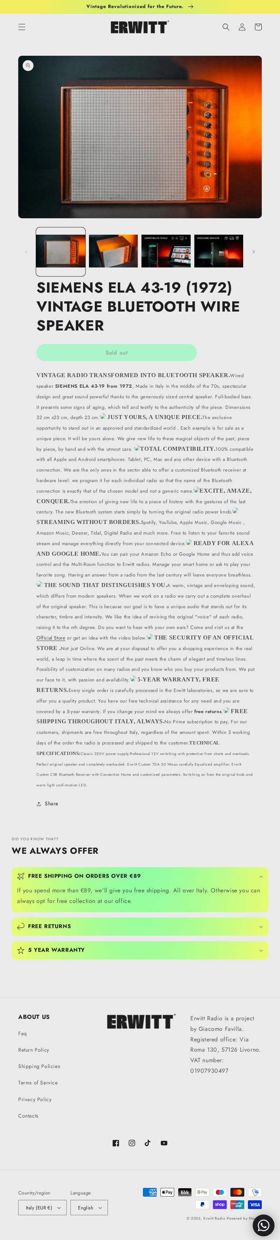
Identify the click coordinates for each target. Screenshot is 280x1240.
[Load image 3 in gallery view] (166, 252)
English (85, 1207)
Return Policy (33, 1049)
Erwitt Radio (214, 1218)
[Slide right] (254, 252)
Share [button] (51, 803)
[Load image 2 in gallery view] (113, 252)
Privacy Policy (34, 1099)
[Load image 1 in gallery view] (60, 252)
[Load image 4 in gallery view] (219, 252)
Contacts (28, 1115)
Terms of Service (38, 1082)
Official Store (50, 637)
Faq (22, 1033)
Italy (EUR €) (39, 1207)
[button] (22, 27)
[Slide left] (26, 252)
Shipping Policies (39, 1066)
